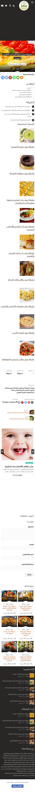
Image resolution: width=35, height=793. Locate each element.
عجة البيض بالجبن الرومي (25, 392)
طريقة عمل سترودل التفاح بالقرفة (18, 694)
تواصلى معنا (17, 786)
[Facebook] (2, 77)
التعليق (30, 527)
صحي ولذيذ (9, 388)
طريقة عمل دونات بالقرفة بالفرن (19, 701)
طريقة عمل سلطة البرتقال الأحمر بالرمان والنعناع (9, 608)
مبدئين (21, 388)
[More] (21, 77)
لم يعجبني (13, 64)
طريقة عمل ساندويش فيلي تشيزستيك (17, 687)
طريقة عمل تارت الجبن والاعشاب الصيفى (25, 633)
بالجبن (27, 390)
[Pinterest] (10, 77)
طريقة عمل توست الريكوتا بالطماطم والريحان (9, 658)
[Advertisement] (17, 26)
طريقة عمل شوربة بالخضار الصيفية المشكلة (15, 681)
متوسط (16, 388)
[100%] (25, 600)
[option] (17, 451)
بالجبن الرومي (20, 390)
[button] (32, 2)
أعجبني (22, 64)
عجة (13, 390)
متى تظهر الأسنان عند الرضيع (19, 466)
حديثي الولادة (29, 462)
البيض (32, 390)
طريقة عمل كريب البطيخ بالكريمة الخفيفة (26, 608)
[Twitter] (6, 77)
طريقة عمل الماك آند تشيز (21, 674)
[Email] (18, 77)
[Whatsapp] (14, 77)
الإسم (31, 544)
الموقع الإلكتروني (27, 564)
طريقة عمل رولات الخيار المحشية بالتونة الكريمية (26, 658)
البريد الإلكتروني (28, 554)
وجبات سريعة (29, 388)
